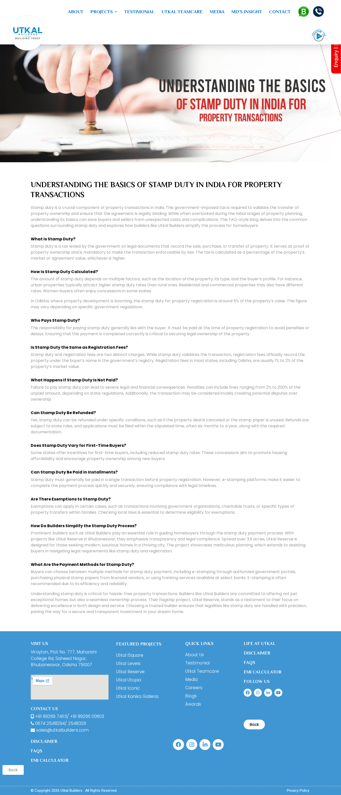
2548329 (77, 723)
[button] (104, 11)
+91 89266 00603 (87, 716)
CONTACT (280, 11)
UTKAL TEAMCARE (182, 11)
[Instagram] (258, 693)
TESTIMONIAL (139, 11)
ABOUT (75, 11)
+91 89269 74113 (51, 716)
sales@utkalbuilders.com (62, 730)
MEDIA (217, 11)
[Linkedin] (268, 693)
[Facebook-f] (248, 693)
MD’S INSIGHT (246, 11)
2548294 (56, 723)
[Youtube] (278, 693)
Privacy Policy (298, 790)
